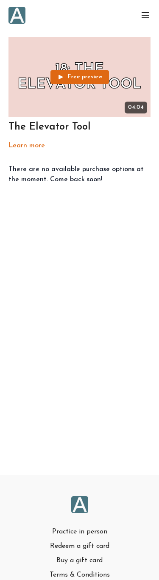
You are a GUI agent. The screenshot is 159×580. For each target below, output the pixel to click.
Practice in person (79, 531)
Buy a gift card (79, 560)
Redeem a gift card (79, 546)
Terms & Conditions (80, 575)
